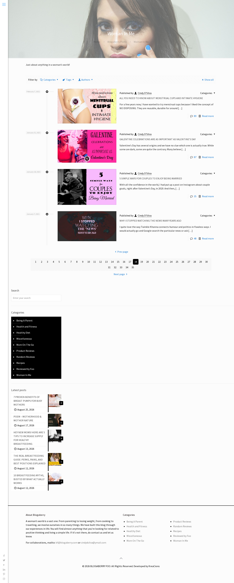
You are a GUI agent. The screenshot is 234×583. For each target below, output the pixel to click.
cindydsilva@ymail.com (93, 542)
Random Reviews (25, 356)
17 (130, 261)
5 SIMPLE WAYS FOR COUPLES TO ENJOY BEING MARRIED (151, 178)
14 (112, 261)
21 (153, 261)
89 (195, 116)
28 (194, 261)
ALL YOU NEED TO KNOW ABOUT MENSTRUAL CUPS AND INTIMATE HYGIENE (161, 98)
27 (189, 261)
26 (183, 261)
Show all (209, 79)
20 (147, 261)
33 (121, 267)
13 (106, 261)
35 (195, 196)
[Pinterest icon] (4, 574)
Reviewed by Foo (25, 369)
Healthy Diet (23, 332)
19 (141, 261)
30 (206, 261)
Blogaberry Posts (117, 41)
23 (165, 261)
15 (118, 261)
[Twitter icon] (4, 560)
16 (124, 261)
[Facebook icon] (4, 555)
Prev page (122, 251)
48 (195, 238)
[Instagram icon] (4, 578)
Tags (68, 79)
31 (109, 267)
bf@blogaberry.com (67, 542)
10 (88, 261)
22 (159, 261)
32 (115, 267)
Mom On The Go (25, 344)
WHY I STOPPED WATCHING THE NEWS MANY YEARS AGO (150, 220)
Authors (85, 79)
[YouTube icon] (4, 564)
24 (171, 261)
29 (200, 261)
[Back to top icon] (121, 558)
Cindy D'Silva (145, 93)
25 (177, 261)
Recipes (20, 362)
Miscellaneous (24, 338)
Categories (50, 79)
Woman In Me (23, 375)
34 (127, 267)
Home (96, 41)
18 (136, 261)
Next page (119, 274)
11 (94, 261)
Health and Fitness (26, 326)
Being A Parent (24, 320)
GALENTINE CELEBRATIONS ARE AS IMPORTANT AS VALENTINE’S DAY (158, 139)
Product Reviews (25, 350)
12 (100, 261)
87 (195, 157)
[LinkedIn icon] (4, 569)
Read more (208, 116)
